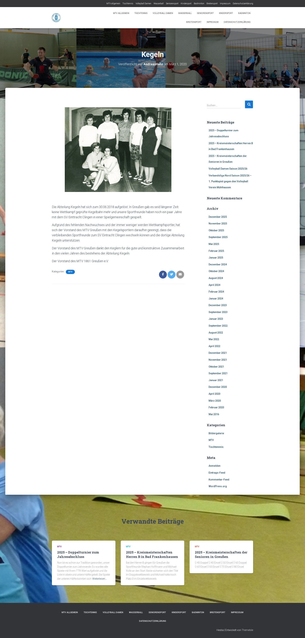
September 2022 (218, 325)
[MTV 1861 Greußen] (56, 17)
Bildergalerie (216, 433)
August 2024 (216, 278)
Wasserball (159, 3)
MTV (70, 272)
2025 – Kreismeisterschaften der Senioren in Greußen (221, 554)
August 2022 (216, 332)
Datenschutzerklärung (243, 3)
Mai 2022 (214, 339)
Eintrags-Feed (217, 472)
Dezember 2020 (218, 387)
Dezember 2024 (218, 264)
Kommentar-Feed (219, 479)
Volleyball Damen (143, 3)
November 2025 (218, 223)
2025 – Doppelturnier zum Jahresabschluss (78, 554)
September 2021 (218, 373)
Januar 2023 (216, 318)
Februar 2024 (216, 291)
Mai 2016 (214, 414)
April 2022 (214, 346)
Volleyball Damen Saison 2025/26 (228, 168)
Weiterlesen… (99, 578)
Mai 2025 (214, 244)
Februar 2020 (216, 407)
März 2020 (215, 400)
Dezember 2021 (218, 352)
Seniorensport (172, 3)
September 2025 (218, 237)
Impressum (225, 3)
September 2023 (218, 312)
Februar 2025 (216, 250)
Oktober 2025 (216, 230)
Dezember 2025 (218, 216)
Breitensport (212, 3)
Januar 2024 (216, 298)
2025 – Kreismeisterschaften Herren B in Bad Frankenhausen (152, 554)
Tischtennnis (216, 447)
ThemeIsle (247, 630)
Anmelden (214, 465)
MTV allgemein (113, 3)
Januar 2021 (216, 380)
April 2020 (214, 393)
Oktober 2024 (216, 271)
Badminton (199, 3)
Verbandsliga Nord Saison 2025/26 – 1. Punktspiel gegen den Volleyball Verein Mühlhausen (230, 181)
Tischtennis (127, 3)
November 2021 (218, 359)
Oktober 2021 (216, 366)
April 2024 (214, 285)
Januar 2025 (216, 257)
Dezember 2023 (218, 305)
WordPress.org (218, 486)
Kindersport (186, 3)
